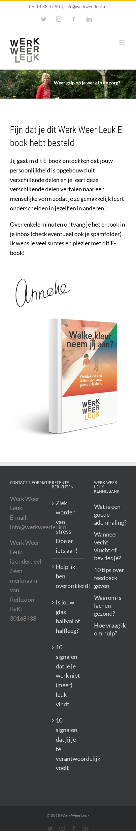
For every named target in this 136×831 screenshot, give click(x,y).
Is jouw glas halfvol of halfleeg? (68, 616)
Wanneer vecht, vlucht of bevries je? (107, 546)
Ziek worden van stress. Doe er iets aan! (67, 526)
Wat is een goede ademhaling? (110, 514)
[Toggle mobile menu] (122, 42)
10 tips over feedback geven (109, 577)
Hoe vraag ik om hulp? (110, 629)
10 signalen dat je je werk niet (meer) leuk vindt (68, 675)
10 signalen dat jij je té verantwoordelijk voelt (68, 744)
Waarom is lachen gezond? (107, 605)
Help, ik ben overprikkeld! (68, 576)
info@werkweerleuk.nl (86, 6)
